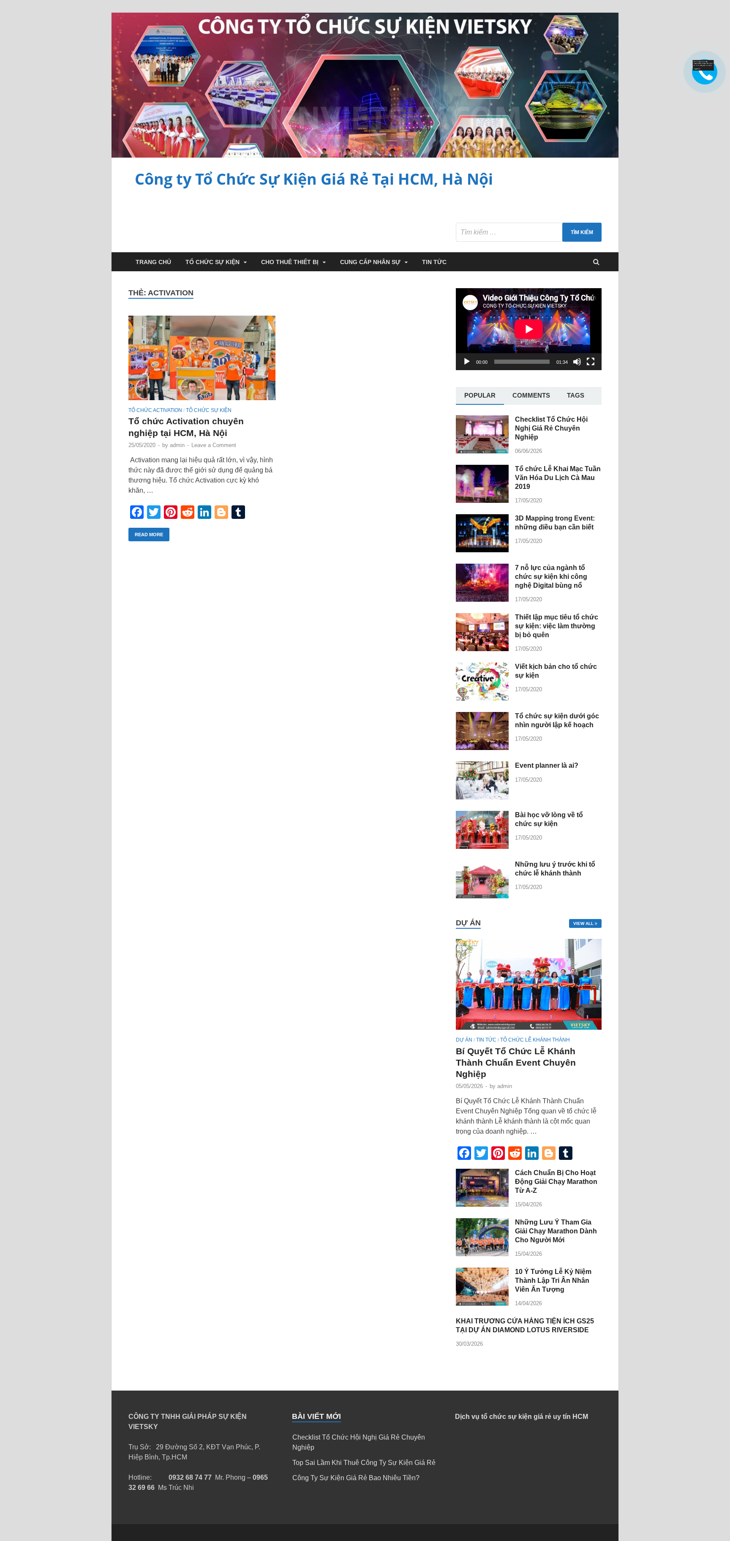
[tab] (480, 396)
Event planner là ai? (546, 765)
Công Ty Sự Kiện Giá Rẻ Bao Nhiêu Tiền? (355, 1477)
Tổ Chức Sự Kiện (212, 262)
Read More (149, 534)
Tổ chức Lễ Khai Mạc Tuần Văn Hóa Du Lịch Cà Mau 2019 (558, 477)
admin (177, 445)
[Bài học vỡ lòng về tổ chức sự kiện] (482, 846)
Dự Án (464, 1040)
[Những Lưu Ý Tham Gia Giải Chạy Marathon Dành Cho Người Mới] (482, 1253)
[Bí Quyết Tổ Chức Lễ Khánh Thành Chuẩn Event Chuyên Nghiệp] (529, 1031)
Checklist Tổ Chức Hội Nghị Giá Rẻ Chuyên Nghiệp (551, 428)
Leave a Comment (213, 445)
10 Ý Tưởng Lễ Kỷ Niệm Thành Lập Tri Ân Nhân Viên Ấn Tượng (553, 1280)
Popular (480, 395)
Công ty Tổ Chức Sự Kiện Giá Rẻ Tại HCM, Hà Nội (314, 179)
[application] (529, 329)
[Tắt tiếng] (577, 361)
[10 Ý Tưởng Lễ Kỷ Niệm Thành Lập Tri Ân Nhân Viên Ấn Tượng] (482, 1303)
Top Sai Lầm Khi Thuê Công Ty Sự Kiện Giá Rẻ (364, 1462)
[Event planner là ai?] (482, 797)
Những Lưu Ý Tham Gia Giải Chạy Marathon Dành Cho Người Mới (556, 1231)
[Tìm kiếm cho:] (529, 232)
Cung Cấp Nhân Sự (370, 262)
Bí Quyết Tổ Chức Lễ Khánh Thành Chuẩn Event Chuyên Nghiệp (516, 1062)
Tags (575, 395)
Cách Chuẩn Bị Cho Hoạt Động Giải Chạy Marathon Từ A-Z (556, 1181)
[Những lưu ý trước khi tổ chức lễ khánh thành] (482, 896)
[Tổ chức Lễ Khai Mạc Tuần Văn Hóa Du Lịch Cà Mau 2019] (482, 500)
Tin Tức (434, 262)
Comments (531, 395)
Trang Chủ (153, 262)
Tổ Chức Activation (155, 410)
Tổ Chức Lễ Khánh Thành (535, 1040)
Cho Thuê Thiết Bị (290, 262)
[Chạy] (467, 361)
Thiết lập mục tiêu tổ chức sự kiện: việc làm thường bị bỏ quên (556, 626)
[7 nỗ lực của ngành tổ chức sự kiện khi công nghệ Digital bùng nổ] (482, 599)
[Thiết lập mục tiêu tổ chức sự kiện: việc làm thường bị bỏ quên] (482, 648)
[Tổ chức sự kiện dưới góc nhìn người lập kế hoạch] (482, 747)
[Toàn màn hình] (590, 361)
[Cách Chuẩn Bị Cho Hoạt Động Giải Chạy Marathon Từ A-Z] (482, 1204)
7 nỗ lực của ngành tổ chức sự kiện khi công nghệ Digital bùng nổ (551, 576)
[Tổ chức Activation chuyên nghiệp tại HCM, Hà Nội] (201, 361)
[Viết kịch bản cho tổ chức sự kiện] (482, 698)
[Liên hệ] (703, 68)
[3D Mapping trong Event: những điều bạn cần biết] (482, 550)
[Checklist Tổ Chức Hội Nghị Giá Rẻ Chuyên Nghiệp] (482, 451)
